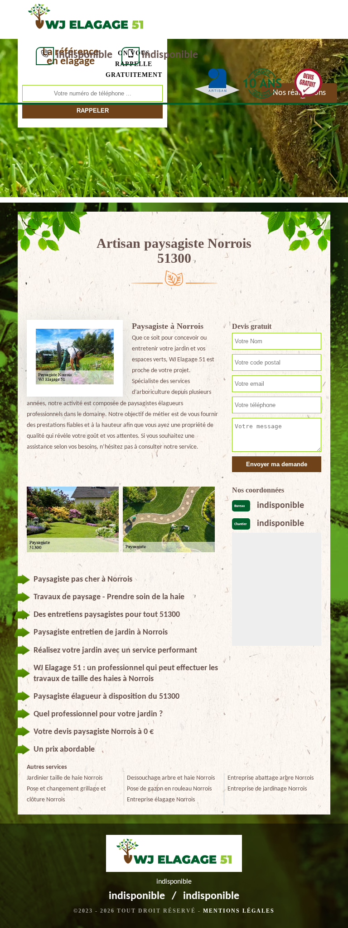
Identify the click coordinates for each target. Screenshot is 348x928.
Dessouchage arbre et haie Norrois (171, 778)
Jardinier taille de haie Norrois (64, 778)
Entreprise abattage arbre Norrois (270, 778)
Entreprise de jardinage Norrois (267, 789)
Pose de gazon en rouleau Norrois (169, 789)
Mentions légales (239, 911)
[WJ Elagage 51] (86, 18)
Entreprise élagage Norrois (161, 799)
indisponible (84, 55)
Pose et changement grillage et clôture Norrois (66, 794)
